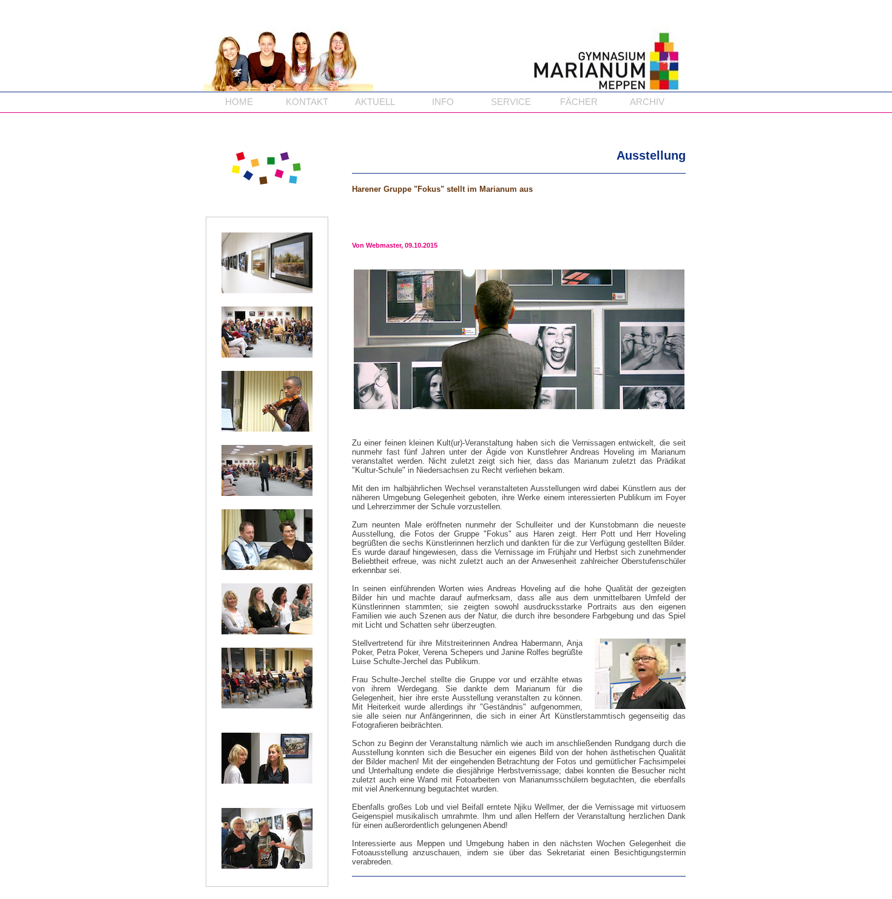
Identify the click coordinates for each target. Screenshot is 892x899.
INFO (443, 102)
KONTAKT (307, 102)
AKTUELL (375, 102)
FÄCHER (579, 102)
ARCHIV (647, 102)
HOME (239, 102)
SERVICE (511, 102)
